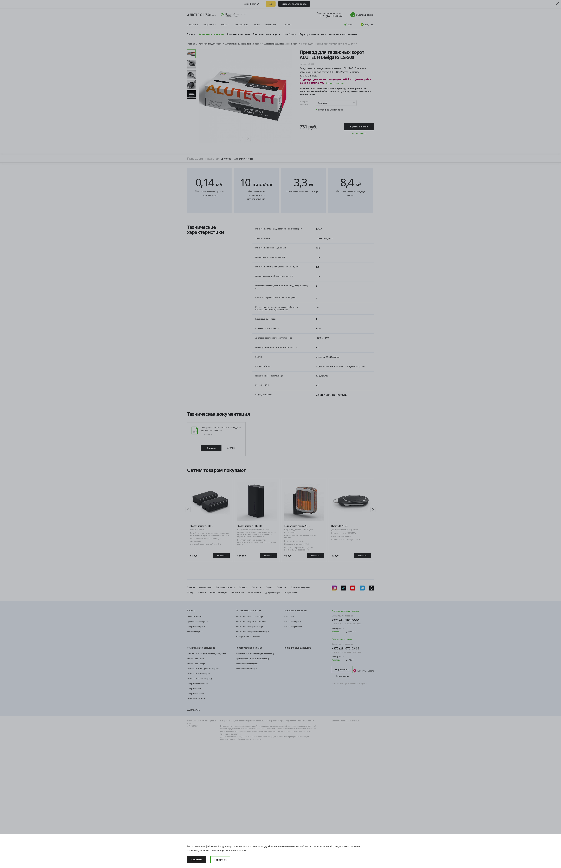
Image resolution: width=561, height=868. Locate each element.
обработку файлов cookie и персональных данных (216, 850)
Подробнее (220, 859)
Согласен (196, 859)
